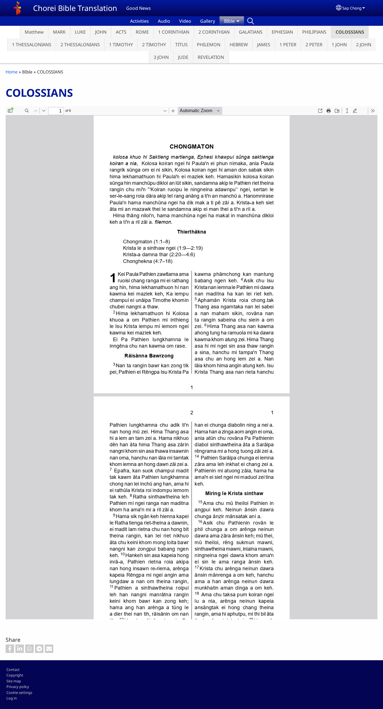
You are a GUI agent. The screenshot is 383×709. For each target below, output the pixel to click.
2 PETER (314, 44)
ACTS (121, 32)
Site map (13, 680)
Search (250, 21)
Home (12, 72)
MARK (59, 32)
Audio (164, 21)
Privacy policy (17, 686)
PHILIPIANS (314, 32)
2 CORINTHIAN (214, 32)
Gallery (207, 21)
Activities (139, 21)
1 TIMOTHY (121, 44)
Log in (11, 698)
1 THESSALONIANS (31, 44)
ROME (142, 32)
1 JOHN (339, 44)
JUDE (183, 57)
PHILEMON (208, 44)
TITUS (181, 44)
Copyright (14, 675)
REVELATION (211, 57)
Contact (13, 669)
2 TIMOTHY (154, 44)
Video (185, 21)
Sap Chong (351, 8)
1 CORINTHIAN (173, 32)
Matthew (34, 32)
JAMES (263, 44)
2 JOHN (363, 44)
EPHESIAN (282, 32)
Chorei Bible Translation (75, 8)
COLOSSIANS (350, 32)
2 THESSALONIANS (80, 44)
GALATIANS (250, 32)
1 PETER (288, 44)
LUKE (80, 32)
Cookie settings (19, 692)
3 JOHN (161, 57)
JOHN (101, 32)
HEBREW (239, 44)
